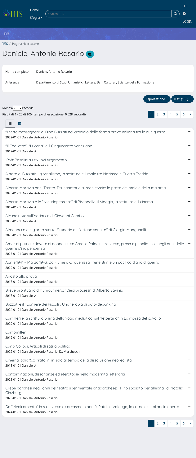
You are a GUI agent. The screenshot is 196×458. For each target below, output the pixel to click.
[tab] (10, 123)
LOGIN (187, 21)
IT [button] (184, 6)
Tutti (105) (181, 99)
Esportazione (156, 99)
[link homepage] (13, 14)
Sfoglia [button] (35, 18)
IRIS (5, 44)
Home (34, 10)
